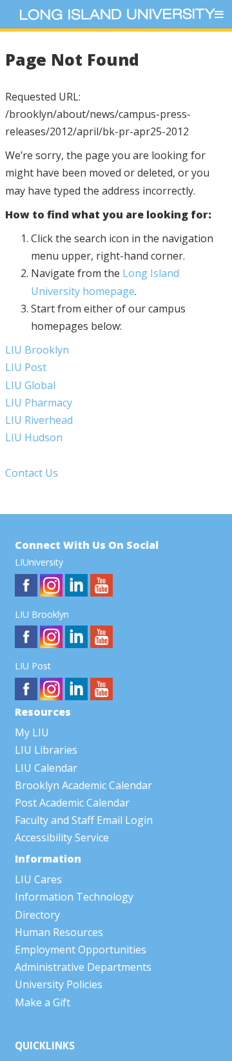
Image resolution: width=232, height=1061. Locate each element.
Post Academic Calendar (72, 803)
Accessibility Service (62, 837)
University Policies (58, 984)
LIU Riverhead (39, 420)
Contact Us (31, 473)
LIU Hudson (34, 437)
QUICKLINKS (45, 1046)
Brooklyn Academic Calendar (83, 785)
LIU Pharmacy (38, 403)
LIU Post (25, 367)
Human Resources (59, 932)
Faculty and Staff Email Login (84, 820)
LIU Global (30, 385)
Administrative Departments (83, 967)
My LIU (32, 732)
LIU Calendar (46, 768)
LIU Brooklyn (37, 350)
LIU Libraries (46, 750)
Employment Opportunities (80, 949)
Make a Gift (42, 1002)
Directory (37, 915)
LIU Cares (38, 879)
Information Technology (74, 897)
